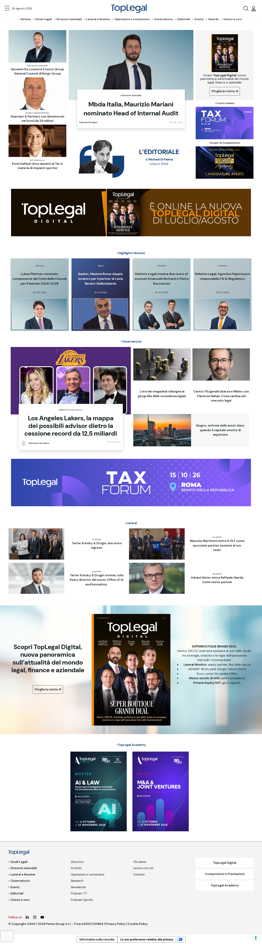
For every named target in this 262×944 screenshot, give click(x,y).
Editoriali (184, 19)
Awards (213, 19)
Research (77, 881)
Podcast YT (79, 893)
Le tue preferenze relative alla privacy (146, 939)
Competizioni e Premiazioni (225, 874)
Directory (77, 862)
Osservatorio (163, 19)
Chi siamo (139, 862)
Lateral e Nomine (98, 19)
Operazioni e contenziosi (132, 19)
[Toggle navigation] (7, 8)
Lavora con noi (143, 868)
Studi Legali (43, 19)
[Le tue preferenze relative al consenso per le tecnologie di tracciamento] (255, 937)
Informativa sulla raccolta (96, 939)
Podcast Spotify (82, 900)
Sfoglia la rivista (223, 91)
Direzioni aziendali (69, 19)
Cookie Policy (138, 924)
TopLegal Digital (224, 863)
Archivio (76, 868)
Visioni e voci (232, 19)
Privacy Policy (116, 924)
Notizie (26, 19)
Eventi (199, 19)
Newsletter (78, 887)
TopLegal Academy (225, 885)
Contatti (139, 874)
